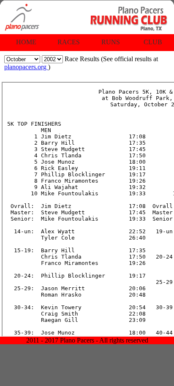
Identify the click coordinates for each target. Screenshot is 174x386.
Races (68, 42)
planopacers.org (26, 66)
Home (26, 42)
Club (153, 42)
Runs (110, 42)
